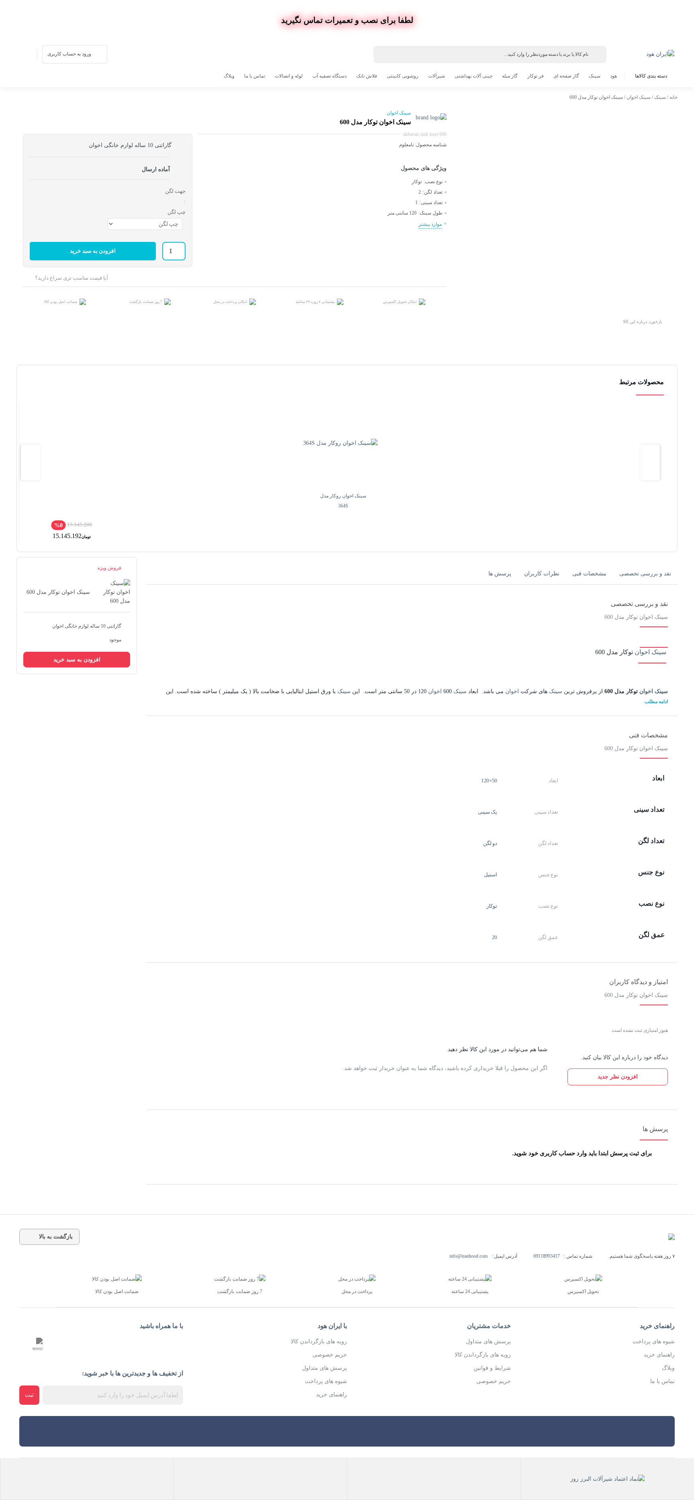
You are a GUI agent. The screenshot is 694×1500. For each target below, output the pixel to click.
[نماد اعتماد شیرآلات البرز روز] (607, 1479)
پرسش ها (499, 574)
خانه (674, 97)
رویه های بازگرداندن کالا (483, 1355)
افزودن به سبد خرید (93, 251)
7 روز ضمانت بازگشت (145, 302)
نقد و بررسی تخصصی (645, 574)
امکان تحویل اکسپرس (400, 302)
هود (613, 76)
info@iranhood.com (468, 1256)
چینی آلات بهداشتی (473, 76)
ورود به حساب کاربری (69, 54)
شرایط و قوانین (492, 1368)
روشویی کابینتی (402, 76)
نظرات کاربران (541, 574)
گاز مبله (510, 76)
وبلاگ (229, 76)
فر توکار (535, 76)
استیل (490, 875)
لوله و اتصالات (289, 76)
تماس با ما (254, 76)
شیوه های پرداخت (654, 1341)
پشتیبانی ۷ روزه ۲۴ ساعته (315, 302)
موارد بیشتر (430, 224)
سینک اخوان (639, 97)
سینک (594, 76)
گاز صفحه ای (566, 76)
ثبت (29, 1395)
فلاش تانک (366, 76)
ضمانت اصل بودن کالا (61, 302)
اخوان (512, 691)
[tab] (645, 573)
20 (494, 937)
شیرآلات (436, 76)
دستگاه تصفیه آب (329, 76)
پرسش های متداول (488, 1341)
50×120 (489, 781)
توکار (491, 906)
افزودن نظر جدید (618, 1077)
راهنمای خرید (659, 1355)
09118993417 (546, 1256)
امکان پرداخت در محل (230, 302)
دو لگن (490, 843)
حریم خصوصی (493, 1381)
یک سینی (488, 812)
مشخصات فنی (589, 574)
